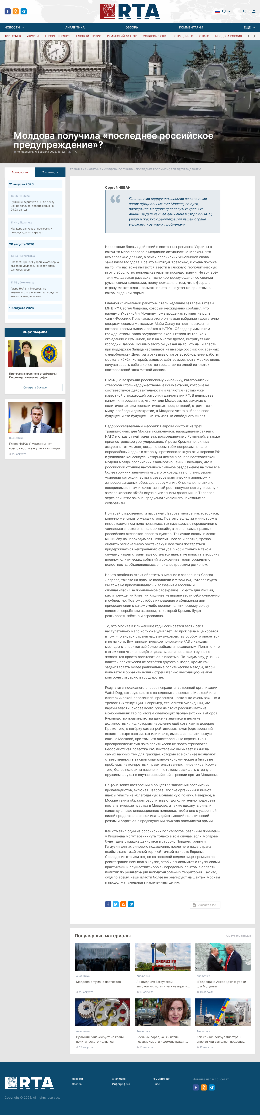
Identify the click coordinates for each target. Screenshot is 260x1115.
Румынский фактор (122, 36)
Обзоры (77, 1084)
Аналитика (93, 169)
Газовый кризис (88, 36)
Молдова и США (154, 36)
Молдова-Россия (228, 36)
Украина (33, 36)
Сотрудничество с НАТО (190, 36)
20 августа (19, 453)
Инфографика (121, 1084)
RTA (74, 151)
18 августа (207, 991)
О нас (156, 1084)
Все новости (20, 172)
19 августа (146, 991)
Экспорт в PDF (207, 904)
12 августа (206, 1047)
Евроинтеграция (57, 36)
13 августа (146, 1047)
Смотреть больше (35, 387)
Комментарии (161, 1078)
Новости (77, 1078)
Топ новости (50, 172)
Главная (76, 169)
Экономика (16, 438)
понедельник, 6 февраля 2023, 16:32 (41, 151)
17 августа (86, 1047)
